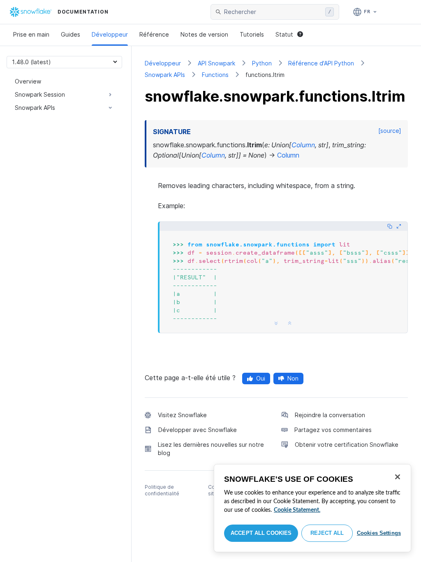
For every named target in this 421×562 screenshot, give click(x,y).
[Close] (398, 477)
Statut (284, 34)
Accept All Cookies (261, 533)
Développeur (110, 34)
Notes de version (204, 34)
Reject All (327, 533)
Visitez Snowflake (182, 414)
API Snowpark (216, 63)
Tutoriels (252, 34)
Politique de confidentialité (162, 490)
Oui (260, 378)
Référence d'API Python (321, 63)
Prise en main (31, 34)
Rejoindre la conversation (330, 414)
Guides (70, 34)
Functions (215, 74)
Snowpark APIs (165, 74)
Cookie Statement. (297, 510)
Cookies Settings (379, 533)
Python (262, 63)
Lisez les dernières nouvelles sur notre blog (211, 448)
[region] (312, 508)
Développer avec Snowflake (197, 429)
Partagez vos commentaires (333, 429)
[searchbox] (273, 12)
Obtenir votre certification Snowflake (346, 444)
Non (292, 378)
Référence (154, 34)
